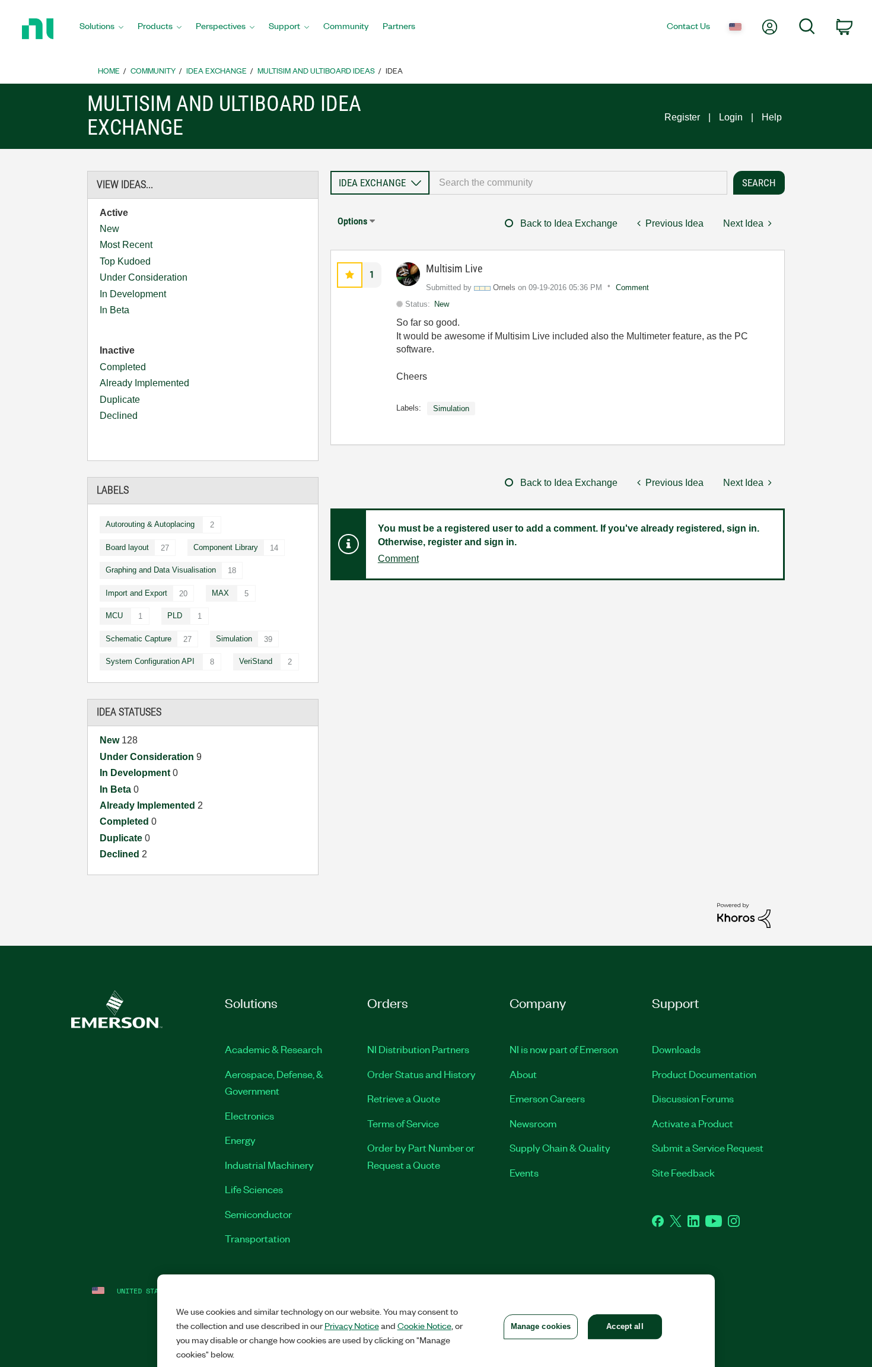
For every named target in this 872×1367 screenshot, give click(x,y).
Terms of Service (403, 1123)
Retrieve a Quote (403, 1098)
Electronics (249, 1115)
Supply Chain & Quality (560, 1147)
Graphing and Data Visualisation (161, 569)
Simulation (234, 638)
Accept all (624, 1326)
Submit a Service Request (707, 1147)
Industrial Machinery (269, 1164)
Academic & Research (273, 1049)
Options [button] (352, 221)
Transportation (257, 1238)
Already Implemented (144, 383)
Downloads (676, 1049)
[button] (349, 275)
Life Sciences (254, 1189)
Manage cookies (541, 1326)
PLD (174, 615)
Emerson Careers (547, 1098)
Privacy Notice (351, 1325)
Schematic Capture (138, 638)
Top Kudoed (125, 261)
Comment (632, 287)
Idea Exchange (216, 70)
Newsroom (533, 1123)
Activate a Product (692, 1123)
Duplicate (120, 400)
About (523, 1073)
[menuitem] (101, 29)
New (109, 229)
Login (731, 117)
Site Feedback (683, 1172)
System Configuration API (150, 661)
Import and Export (136, 593)
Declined (119, 416)
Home (109, 70)
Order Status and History (421, 1073)
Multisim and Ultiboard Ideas (316, 70)
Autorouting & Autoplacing (150, 524)
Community (153, 70)
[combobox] (578, 183)
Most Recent (126, 245)
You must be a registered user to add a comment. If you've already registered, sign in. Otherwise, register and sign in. (568, 535)
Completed (123, 367)
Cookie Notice (424, 1325)
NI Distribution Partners (418, 1049)
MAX (220, 593)
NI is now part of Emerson (564, 1049)
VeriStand (255, 661)
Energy (240, 1139)
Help (772, 117)
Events (524, 1172)
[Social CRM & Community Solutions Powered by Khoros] (744, 915)
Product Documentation (704, 1073)
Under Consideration (143, 277)
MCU (114, 615)
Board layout (127, 547)
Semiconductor (258, 1213)
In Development (133, 294)
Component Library (225, 547)
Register (682, 117)
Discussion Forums (693, 1098)
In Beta (114, 310)
